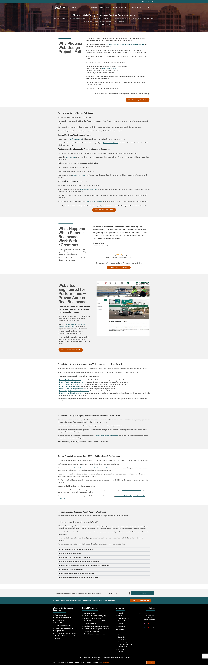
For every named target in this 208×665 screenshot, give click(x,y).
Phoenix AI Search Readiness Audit (70, 393)
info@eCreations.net (149, 619)
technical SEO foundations (88, 189)
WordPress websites (75, 139)
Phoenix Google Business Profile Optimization (74, 391)
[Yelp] (149, 627)
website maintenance (79, 175)
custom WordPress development (82, 468)
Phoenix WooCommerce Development (71, 382)
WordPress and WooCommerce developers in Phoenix (126, 44)
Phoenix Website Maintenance (69, 386)
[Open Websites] (98, 7)
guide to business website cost (131, 490)
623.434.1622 (146, 1)
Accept (150, 662)
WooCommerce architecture (103, 468)
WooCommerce (71, 157)
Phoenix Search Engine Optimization (71, 388)
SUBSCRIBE (142, 593)
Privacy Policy (106, 662)
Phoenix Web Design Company (105, 24)
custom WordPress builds (70, 324)
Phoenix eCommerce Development (70, 384)
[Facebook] (154, 1)
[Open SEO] (116, 7)
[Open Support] (125, 7)
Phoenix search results (108, 68)
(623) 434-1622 (151, 617)
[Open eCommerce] (110, 7)
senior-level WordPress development (106, 436)
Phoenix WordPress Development (70, 380)
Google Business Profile (95, 201)
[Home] (94, 24)
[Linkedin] (152, 1)
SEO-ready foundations (110, 143)
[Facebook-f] (153, 624)
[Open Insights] (142, 7)
